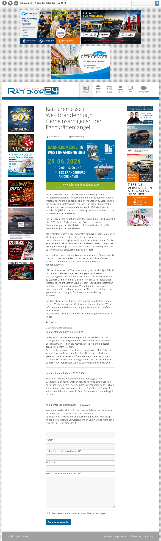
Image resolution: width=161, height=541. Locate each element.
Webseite (51, 462)
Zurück (52, 322)
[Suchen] (157, 3)
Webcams (144, 92)
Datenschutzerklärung (141, 536)
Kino (109, 92)
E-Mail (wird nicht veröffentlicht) (63, 450)
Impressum (121, 536)
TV (130, 92)
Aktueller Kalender (45, 2)
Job (98, 92)
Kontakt (108, 536)
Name (49, 439)
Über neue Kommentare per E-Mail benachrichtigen (78, 513)
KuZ (120, 92)
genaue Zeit (26, 2)
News (86, 92)
